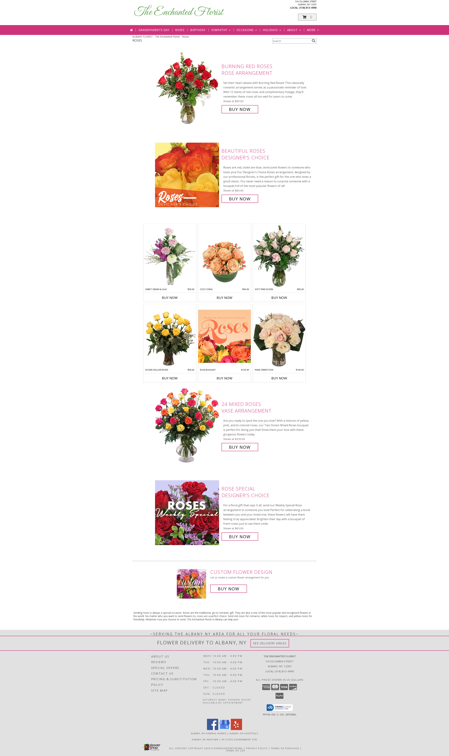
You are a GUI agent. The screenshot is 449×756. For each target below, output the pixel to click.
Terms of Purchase (285, 748)
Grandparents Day (154, 30)
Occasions (245, 30)
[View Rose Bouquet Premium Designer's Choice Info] (224, 336)
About (292, 30)
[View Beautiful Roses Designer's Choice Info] (187, 175)
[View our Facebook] (212, 729)
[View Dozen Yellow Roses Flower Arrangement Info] (169, 336)
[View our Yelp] (236, 729)
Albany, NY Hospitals (243, 733)
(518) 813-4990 (308, 7)
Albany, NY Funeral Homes (208, 733)
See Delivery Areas (270, 643)
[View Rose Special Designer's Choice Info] (187, 512)
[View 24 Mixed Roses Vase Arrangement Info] (187, 425)
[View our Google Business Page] (224, 729)
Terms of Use (235, 750)
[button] (307, 17)
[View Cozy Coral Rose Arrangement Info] (224, 256)
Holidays (270, 30)
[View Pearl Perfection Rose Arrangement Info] (279, 336)
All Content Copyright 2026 (189, 748)
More (311, 30)
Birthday (197, 30)
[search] (313, 41)
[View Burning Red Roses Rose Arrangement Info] (187, 87)
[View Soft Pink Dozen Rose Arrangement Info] (279, 256)
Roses (180, 30)
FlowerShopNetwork (227, 748)
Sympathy (219, 30)
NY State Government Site (239, 739)
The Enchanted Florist (178, 12)
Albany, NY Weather (205, 739)
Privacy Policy (257, 748)
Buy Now (240, 109)
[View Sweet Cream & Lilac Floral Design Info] (169, 256)
